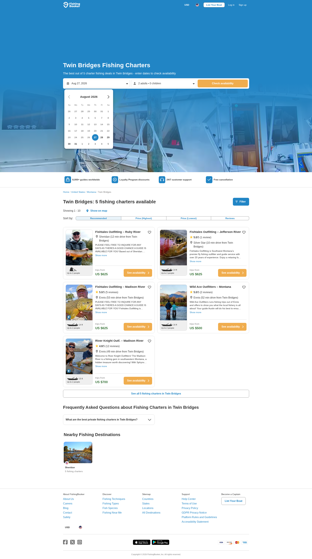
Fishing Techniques (114, 499)
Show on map (98, 210)
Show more (101, 255)
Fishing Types (111, 503)
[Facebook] (65, 542)
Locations (147, 508)
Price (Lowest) (189, 218)
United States (78, 192)
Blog (65, 508)
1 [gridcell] (82, 144)
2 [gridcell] (88, 144)
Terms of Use (189, 503)
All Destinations (151, 512)
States (146, 503)
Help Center (189, 499)
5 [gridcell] (108, 144)
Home (66, 192)
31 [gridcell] (75, 144)
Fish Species (110, 508)
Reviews (230, 218)
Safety (66, 517)
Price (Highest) (144, 218)
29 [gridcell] (108, 137)
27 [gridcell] (95, 137)
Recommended (98, 218)
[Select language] (197, 5)
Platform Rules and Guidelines (199, 517)
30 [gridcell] (69, 144)
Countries (147, 499)
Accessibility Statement (195, 521)
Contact (67, 512)
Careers (67, 503)
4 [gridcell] (101, 144)
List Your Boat (214, 5)
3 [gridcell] (95, 144)
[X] (72, 542)
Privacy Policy (190, 508)
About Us (68, 499)
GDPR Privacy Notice (194, 512)
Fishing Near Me (112, 512)
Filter (243, 201)
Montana (91, 192)
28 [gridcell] (101, 137)
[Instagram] (79, 542)
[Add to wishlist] (149, 232)
